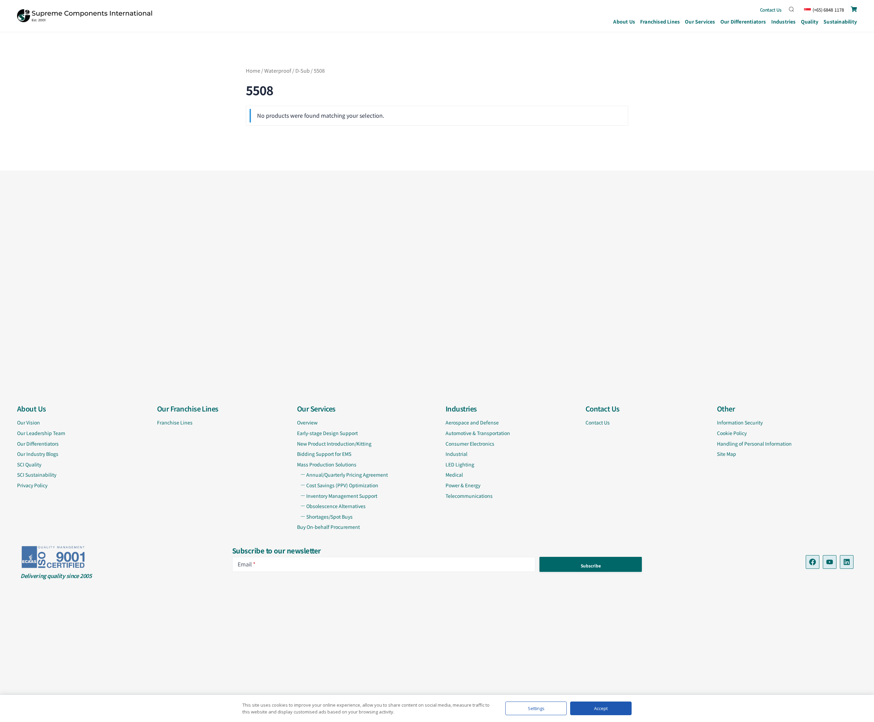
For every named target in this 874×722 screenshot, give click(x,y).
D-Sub (302, 70)
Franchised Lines (660, 21)
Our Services (700, 21)
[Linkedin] (847, 562)
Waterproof (277, 70)
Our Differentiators (743, 21)
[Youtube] (829, 562)
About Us (624, 21)
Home (253, 70)
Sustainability (840, 21)
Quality (809, 21)
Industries (783, 21)
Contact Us (771, 9)
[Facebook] (812, 562)
